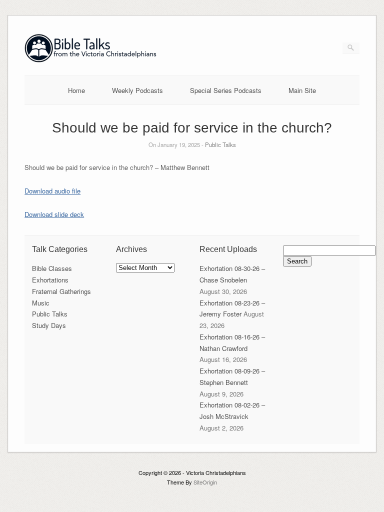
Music (41, 303)
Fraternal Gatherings (61, 291)
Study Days (49, 325)
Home (76, 90)
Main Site (302, 90)
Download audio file (52, 191)
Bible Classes (52, 268)
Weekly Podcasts (137, 90)
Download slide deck (54, 214)
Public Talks (220, 144)
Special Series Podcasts (226, 90)
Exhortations (50, 279)
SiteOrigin (205, 482)
